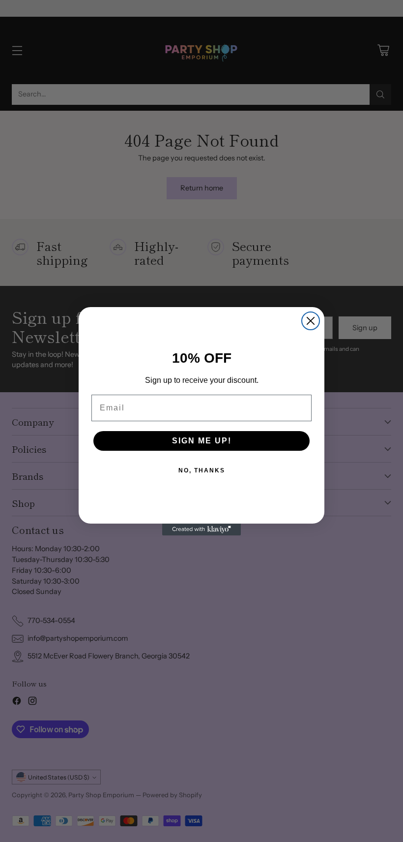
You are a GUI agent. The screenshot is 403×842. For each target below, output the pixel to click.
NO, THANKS (201, 470)
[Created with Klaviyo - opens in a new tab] (201, 529)
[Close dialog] (310, 321)
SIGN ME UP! (201, 441)
